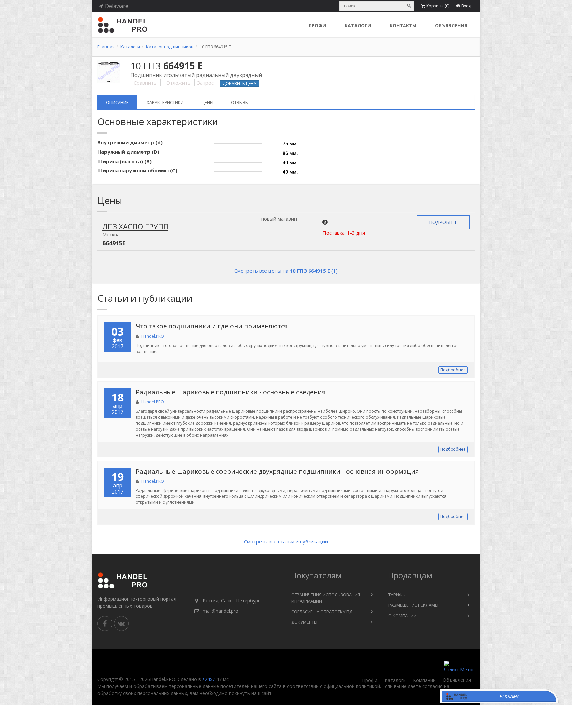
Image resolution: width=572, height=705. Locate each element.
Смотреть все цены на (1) (286, 270)
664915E (114, 243)
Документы (304, 622)
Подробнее (443, 222)
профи (317, 26)
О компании (402, 616)
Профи (369, 680)
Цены (207, 102)
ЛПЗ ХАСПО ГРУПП (135, 226)
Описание (117, 102)
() (437, 6)
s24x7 (208, 679)
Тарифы (397, 595)
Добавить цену (239, 83)
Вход (466, 6)
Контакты (403, 26)
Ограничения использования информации (325, 598)
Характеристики (165, 102)
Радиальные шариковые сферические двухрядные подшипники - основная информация (277, 471)
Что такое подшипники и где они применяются (212, 326)
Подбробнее (453, 370)
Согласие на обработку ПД (321, 612)
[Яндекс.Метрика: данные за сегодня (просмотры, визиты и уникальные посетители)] (458, 666)
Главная (106, 47)
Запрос (205, 82)
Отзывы (240, 102)
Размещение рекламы (413, 605)
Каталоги (358, 26)
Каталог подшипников (170, 47)
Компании (424, 680)
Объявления (451, 26)
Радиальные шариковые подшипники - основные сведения (231, 392)
